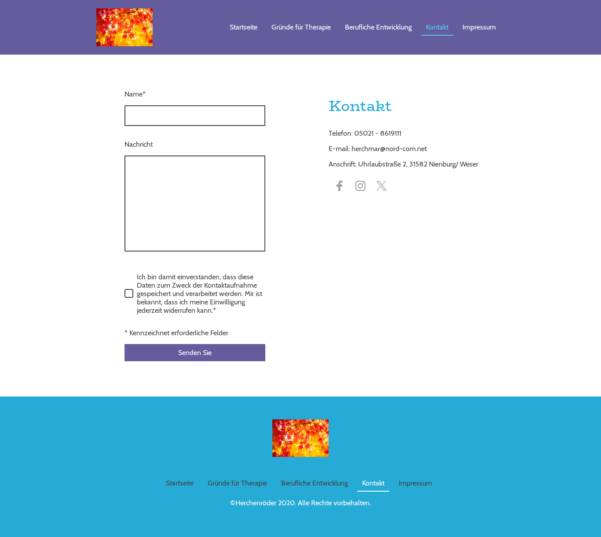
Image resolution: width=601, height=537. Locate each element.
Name (135, 94)
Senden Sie (195, 352)
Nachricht (139, 144)
